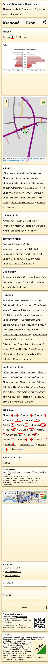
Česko (19, 4)
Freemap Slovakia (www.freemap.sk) (17, 643)
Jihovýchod (30, 4)
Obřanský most (34, 173)
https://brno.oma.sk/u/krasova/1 (13, 160)
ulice (6, 14)
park (11, 173)
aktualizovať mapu (18, 472)
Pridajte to (21, 657)
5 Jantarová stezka (11, 277)
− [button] (6, 105)
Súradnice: (7, 476)
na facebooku (21, 617)
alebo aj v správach (12, 576)
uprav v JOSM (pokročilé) (36, 472)
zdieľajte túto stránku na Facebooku (16, 619)
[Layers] (43, 102)
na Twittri (6, 621)
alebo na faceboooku (13, 572)
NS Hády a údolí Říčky (25, 254)
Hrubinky (20, 221)
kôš (4, 173)
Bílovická (14, 397)
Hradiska (26, 397)
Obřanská (40, 226)
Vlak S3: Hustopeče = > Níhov (17, 330)
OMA (11, 4)
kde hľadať (8, 583)
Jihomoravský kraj (11, 9)
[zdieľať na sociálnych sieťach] (44, 22)
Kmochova (8, 221)
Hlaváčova (18, 387)
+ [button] (6, 100)
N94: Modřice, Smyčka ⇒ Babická (19, 354)
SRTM (28, 655)
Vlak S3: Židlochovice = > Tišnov (28, 325)
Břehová (31, 221)
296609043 (7, 474)
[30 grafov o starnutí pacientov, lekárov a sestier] (25, 72)
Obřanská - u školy (23, 402)
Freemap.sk (35, 158)
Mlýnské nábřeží (12, 231)
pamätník (20, 173)
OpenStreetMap (21, 158)
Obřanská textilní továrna (22, 203)
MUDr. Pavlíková (33, 193)
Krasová (15, 14)
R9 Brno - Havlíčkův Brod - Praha (25, 349)
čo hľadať (7, 595)
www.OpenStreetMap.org (34, 637)
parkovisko (17, 193)
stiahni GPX (7, 478)
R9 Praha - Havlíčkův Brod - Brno (18, 300)
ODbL (33, 639)
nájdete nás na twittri (13, 568)
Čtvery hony (29, 231)
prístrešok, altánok (28, 178)
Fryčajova (7, 226)
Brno (24, 9)
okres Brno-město (37, 9)
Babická (41, 203)
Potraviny (17, 188)
